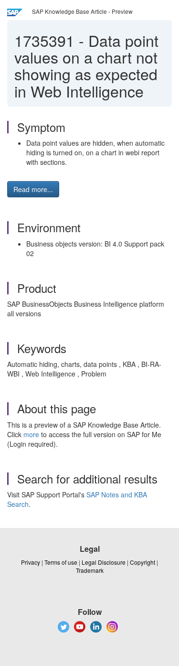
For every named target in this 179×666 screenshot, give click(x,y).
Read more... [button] (33, 189)
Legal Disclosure (104, 562)
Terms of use (60, 562)
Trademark (90, 570)
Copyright (142, 562)
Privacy (30, 562)
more (31, 434)
